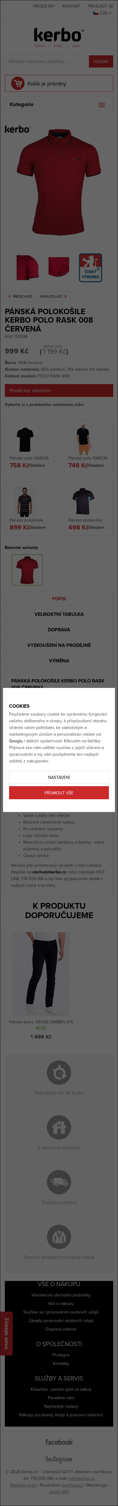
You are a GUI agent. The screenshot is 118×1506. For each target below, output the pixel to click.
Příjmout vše (59, 793)
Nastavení (59, 777)
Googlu (16, 741)
